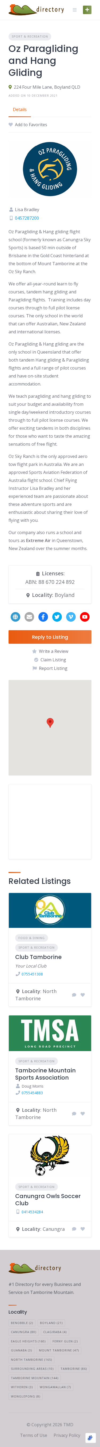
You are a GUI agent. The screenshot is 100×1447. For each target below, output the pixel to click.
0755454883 (32, 1092)
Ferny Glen (65, 1341)
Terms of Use (33, 1435)
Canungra (23, 1332)
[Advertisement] (50, 821)
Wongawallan (55, 1387)
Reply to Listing (50, 637)
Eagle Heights (28, 1341)
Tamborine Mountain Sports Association (45, 1074)
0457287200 (27, 218)
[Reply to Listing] (74, 995)
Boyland (51, 1323)
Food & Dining (31, 938)
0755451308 (32, 974)
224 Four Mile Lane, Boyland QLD (47, 87)
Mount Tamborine (59, 1350)
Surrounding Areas (32, 1369)
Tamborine (74, 1369)
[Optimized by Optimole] (90, 1438)
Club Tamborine (38, 957)
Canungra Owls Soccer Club (48, 1199)
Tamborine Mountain (34, 1378)
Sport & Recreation (30, 36)
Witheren (22, 1387)
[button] (50, 723)
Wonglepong (25, 1396)
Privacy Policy (67, 1435)
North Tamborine (31, 1360)
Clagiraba (55, 1332)
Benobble (22, 1323)
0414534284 (32, 1211)
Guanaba (21, 1350)
